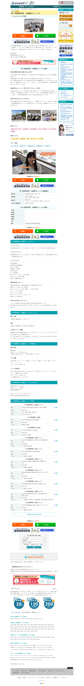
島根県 (29, 628)
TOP (71, 667)
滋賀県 (49, 626)
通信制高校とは (64, 62)
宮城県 (22, 624)
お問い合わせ (48, 677)
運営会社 (54, 588)
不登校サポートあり (23, 649)
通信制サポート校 (35, 544)
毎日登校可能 (25, 645)
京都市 (11, 639)
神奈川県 (12, 626)
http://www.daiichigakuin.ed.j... (27, 414)
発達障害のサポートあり (33, 649)
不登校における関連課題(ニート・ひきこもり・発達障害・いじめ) (66, 108)
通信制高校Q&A (16, 672)
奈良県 (18, 628)
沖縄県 (36, 630)
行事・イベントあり (41, 647)
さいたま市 (19, 637)
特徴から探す (66, 19)
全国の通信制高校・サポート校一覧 (17, 663)
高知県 (53, 628)
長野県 (32, 626)
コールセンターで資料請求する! (34, 556)
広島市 (27, 639)
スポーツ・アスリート (14, 655)
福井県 (26, 626)
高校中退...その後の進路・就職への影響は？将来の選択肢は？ (67, 83)
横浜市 (31, 637)
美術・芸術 (20, 659)
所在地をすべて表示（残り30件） (34, 514)
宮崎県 (28, 630)
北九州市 (31, 639)
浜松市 (48, 637)
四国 (36, 618)
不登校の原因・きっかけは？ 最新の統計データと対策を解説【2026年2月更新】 (67, 116)
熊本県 (22, 630)
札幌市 (11, 637)
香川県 (46, 628)
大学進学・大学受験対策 (51, 657)
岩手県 (18, 624)
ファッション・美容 (48, 655)
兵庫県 (15, 628)
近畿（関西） (16, 9)
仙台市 (15, 637)
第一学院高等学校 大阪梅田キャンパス (28, 9)
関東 (17, 618)
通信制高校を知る (32, 670)
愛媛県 (49, 628)
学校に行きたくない (65, 119)
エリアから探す (66, 15)
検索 (34, 547)
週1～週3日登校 (32, 645)
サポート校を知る (42, 670)
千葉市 (23, 637)
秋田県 (25, 624)
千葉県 (48, 624)
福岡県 (11, 630)
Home (12, 9)
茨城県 (35, 624)
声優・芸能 (41, 655)
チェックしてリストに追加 (45, 36)
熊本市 (38, 639)
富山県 (19, 626)
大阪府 (11, 628)
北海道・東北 (13, 618)
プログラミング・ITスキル (37, 659)
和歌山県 (22, 628)
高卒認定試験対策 (13, 659)
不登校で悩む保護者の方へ (66, 111)
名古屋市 (52, 637)
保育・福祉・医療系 (27, 659)
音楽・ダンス (36, 655)
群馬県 (42, 624)
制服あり (35, 647)
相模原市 (38, 637)
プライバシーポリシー (32, 677)
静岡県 (39, 626)
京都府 (53, 626)
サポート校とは (64, 91)
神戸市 (21, 639)
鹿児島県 (32, 630)
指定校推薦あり (30, 647)
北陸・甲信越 (21, 618)
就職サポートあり (51, 649)
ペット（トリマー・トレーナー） (26, 655)
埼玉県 (45, 624)
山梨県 (29, 626)
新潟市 (42, 637)
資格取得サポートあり (42, 649)
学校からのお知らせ (25, 672)
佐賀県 (15, 630)
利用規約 (24, 677)
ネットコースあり (48, 645)
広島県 (36, 628)
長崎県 (18, 630)
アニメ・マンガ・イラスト (23, 657)
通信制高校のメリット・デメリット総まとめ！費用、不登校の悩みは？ (67, 70)
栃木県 (38, 624)
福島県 (32, 624)
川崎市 (34, 637)
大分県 (25, 630)
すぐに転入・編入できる (21, 647)
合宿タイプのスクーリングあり (16, 645)
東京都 (52, 624)
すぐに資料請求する (23, 36)
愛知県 (42, 626)
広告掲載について (56, 677)
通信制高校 (26, 544)
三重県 (46, 626)
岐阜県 (36, 626)
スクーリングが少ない (40, 645)
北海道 (11, 624)
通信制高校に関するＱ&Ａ (66, 79)
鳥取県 (26, 628)
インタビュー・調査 (59, 670)
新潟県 (16, 626)
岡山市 (24, 639)
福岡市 (35, 639)
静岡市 (45, 637)
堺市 (18, 639)
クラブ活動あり (49, 647)
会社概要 (19, 677)
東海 (26, 618)
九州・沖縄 (40, 618)
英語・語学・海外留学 (41, 657)
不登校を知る (50, 670)
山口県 (39, 628)
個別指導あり (13, 647)
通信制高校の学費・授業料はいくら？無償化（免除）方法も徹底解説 (67, 74)
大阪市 (15, 639)
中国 (34, 618)
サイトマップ (64, 677)
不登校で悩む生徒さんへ (66, 113)
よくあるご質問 (41, 677)
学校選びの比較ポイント (66, 66)
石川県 (22, 626)
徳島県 (42, 628)
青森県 (15, 624)
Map (55, 407)
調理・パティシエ (13, 657)
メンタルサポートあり (14, 649)
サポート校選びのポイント (66, 95)
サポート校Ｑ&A (64, 97)
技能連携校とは (64, 93)
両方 (42, 544)
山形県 (28, 624)
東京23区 (27, 637)
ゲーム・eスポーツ (32, 657)
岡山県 (32, 628)
